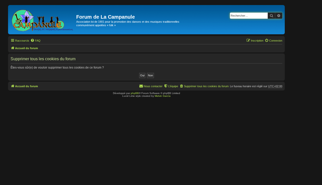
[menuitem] (35, 41)
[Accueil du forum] (42, 19)
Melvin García (163, 96)
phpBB (135, 93)
